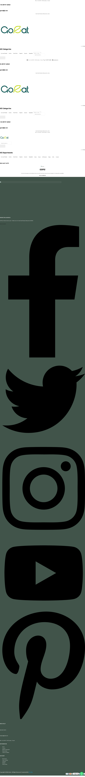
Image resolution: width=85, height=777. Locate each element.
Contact (57, 156)
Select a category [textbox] (37, 53)
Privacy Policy (4, 751)
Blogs (50, 156)
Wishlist (3, 762)
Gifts (53, 156)
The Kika (31, 772)
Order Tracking (5, 760)
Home (35, 156)
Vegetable (31, 53)
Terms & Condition (5, 752)
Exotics (10, 53)
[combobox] (37, 53)
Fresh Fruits (15, 53)
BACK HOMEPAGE (42, 175)
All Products (44, 156)
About (39, 156)
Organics (21, 53)
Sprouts (25, 53)
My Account (4, 758)
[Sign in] (0, 44)
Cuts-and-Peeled (4, 53)
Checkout (4, 761)
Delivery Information (6, 749)
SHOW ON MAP (3, 223)
